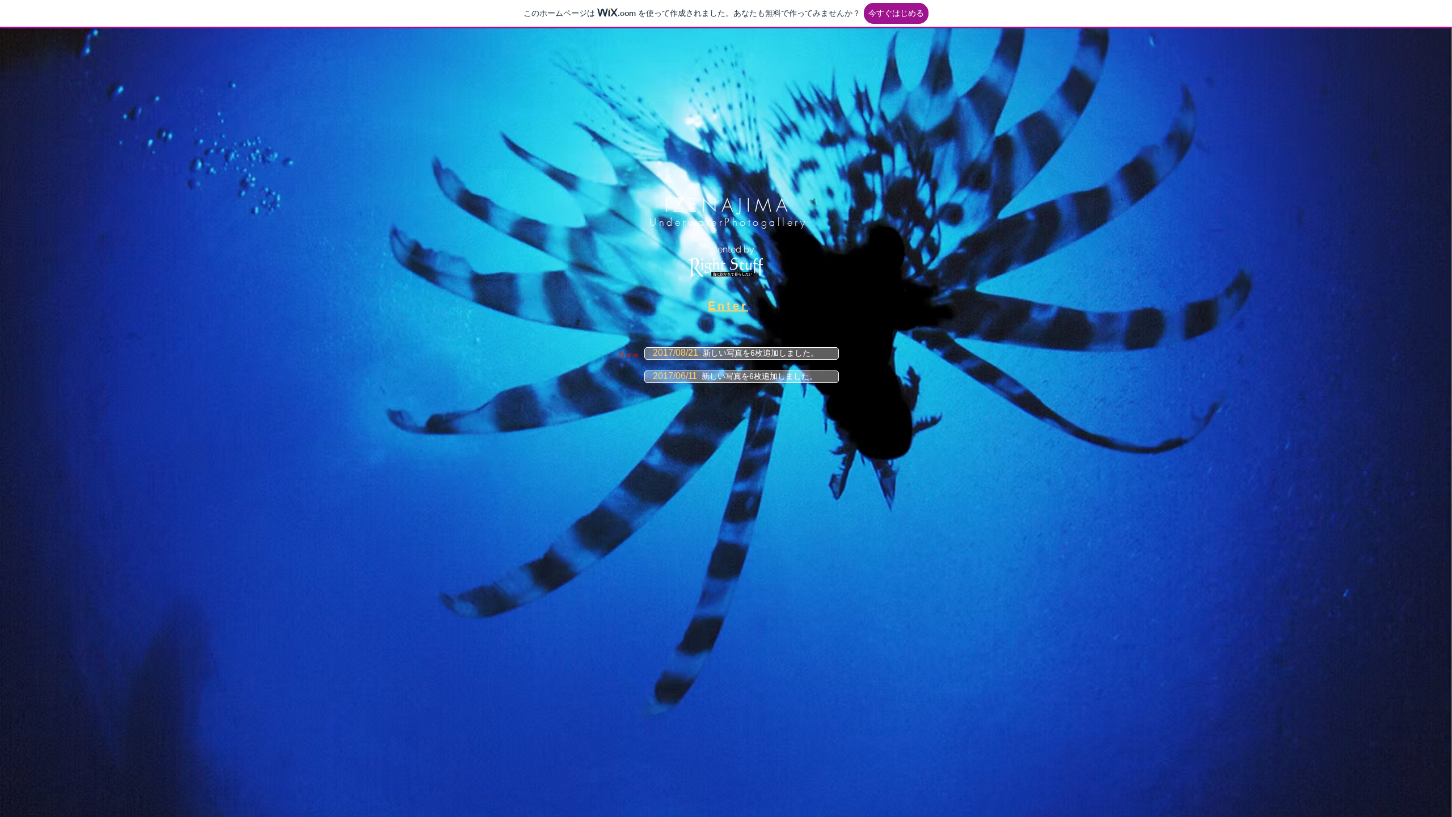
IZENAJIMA (728, 205)
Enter (728, 306)
